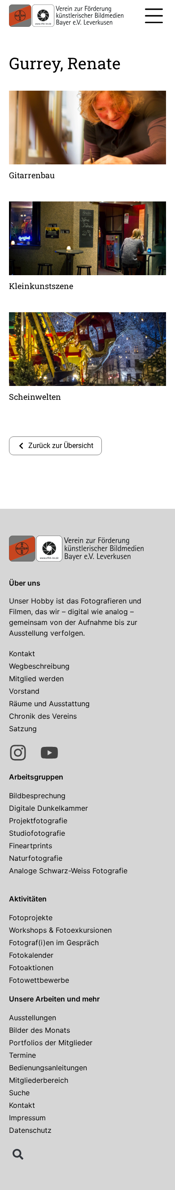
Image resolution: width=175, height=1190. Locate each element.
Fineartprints (30, 845)
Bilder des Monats (39, 1030)
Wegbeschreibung (39, 666)
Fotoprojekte (30, 917)
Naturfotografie (35, 858)
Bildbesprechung (37, 795)
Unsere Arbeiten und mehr (54, 998)
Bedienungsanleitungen (48, 1067)
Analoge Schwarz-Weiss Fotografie (68, 870)
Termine (22, 1055)
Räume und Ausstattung (49, 703)
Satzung (23, 728)
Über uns (24, 582)
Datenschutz (30, 1130)
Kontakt (22, 653)
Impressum (27, 1117)
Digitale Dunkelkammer (48, 808)
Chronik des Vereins (43, 716)
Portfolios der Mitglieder (50, 1042)
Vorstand (24, 691)
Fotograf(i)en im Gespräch (54, 942)
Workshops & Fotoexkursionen (60, 930)
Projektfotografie (38, 820)
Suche (19, 1092)
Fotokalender (31, 955)
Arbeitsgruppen (36, 776)
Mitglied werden (36, 678)
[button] (153, 17)
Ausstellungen (32, 1017)
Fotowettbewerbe (39, 980)
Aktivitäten (28, 898)
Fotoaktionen (31, 967)
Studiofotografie (37, 833)
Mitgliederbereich (38, 1080)
